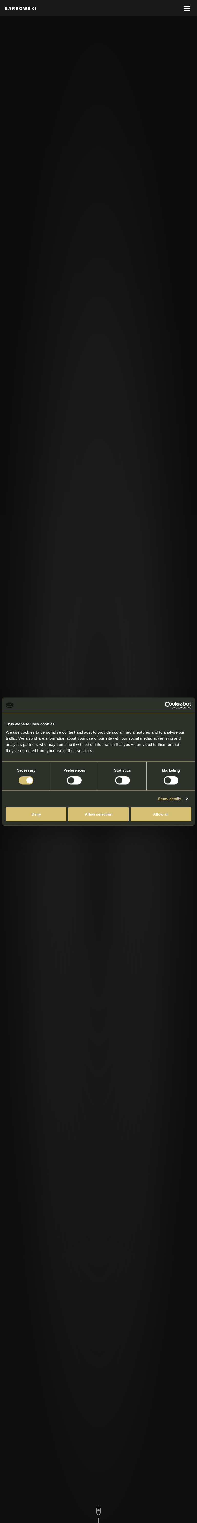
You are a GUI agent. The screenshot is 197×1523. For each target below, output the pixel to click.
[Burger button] (187, 8)
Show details (169, 799)
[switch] (74, 780)
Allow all (161, 814)
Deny (36, 814)
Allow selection (98, 814)
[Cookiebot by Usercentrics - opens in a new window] (168, 705)
